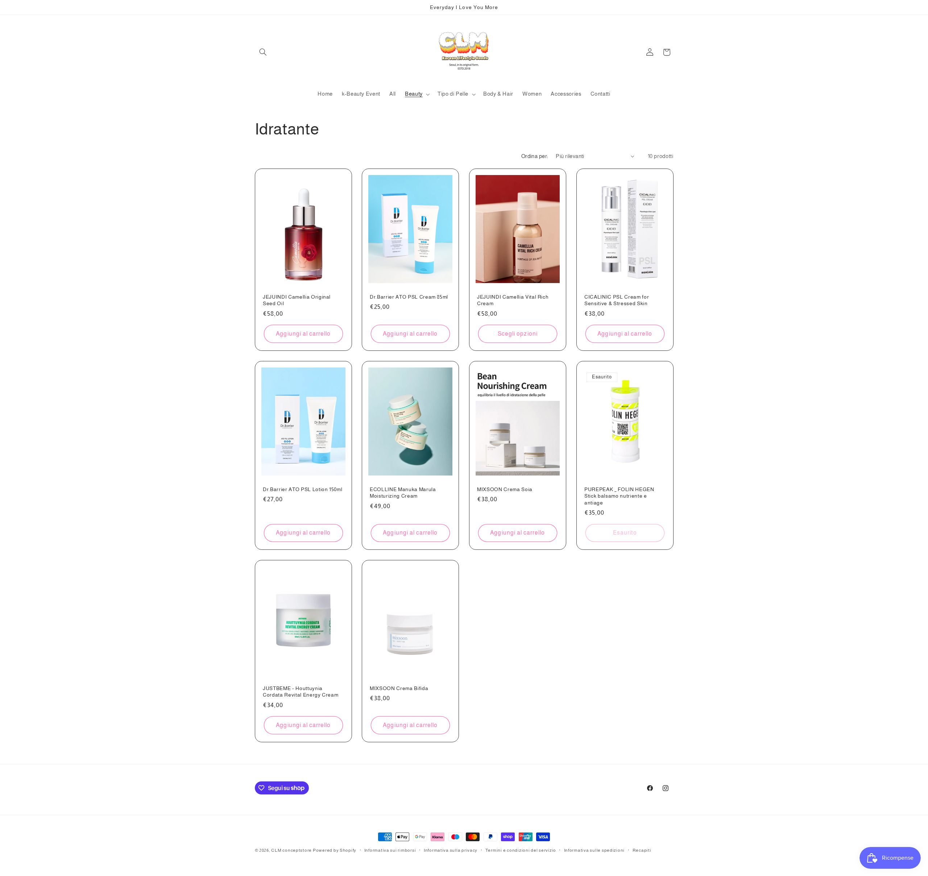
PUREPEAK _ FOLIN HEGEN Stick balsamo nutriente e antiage (619, 496)
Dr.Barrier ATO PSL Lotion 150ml (302, 489)
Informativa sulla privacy (450, 850)
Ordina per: (534, 156)
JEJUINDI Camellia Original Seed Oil (297, 300)
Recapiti (642, 850)
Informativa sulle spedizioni (594, 850)
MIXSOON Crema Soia (505, 489)
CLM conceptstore (291, 850)
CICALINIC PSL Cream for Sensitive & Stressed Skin (616, 300)
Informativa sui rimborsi (390, 850)
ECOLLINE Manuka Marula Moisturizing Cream (403, 492)
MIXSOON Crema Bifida (399, 688)
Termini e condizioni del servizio (520, 850)
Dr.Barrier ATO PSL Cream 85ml (409, 297)
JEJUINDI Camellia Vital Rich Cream (512, 300)
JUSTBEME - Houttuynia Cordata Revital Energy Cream (300, 691)
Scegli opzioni (518, 334)
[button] (263, 52)
